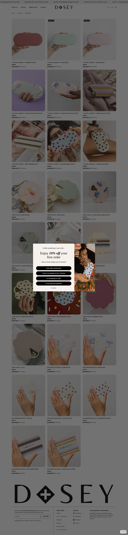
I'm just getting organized (53, 283)
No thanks (53, 288)
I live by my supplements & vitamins (53, 273)
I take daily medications (53, 268)
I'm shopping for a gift (54, 278)
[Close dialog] (93, 245)
